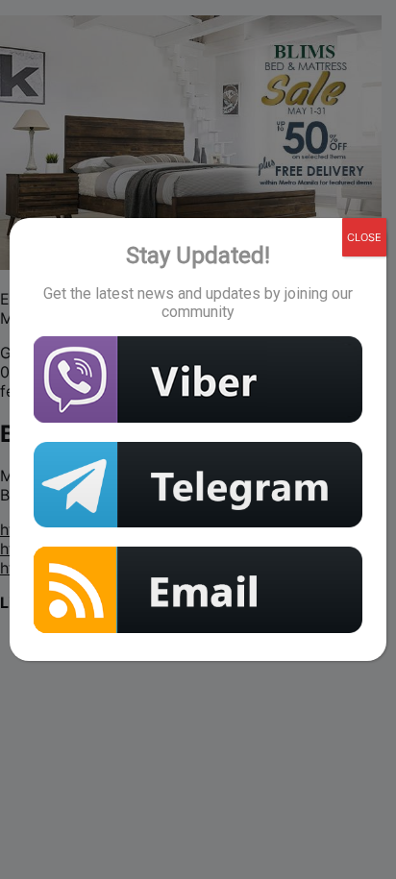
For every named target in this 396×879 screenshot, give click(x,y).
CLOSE (364, 237)
